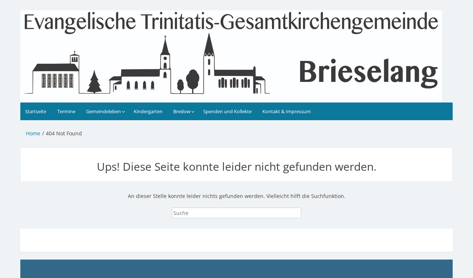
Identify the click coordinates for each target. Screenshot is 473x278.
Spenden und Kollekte (227, 111)
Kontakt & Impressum (286, 111)
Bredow (181, 111)
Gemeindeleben (103, 111)
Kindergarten (148, 111)
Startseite (35, 111)
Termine (66, 111)
